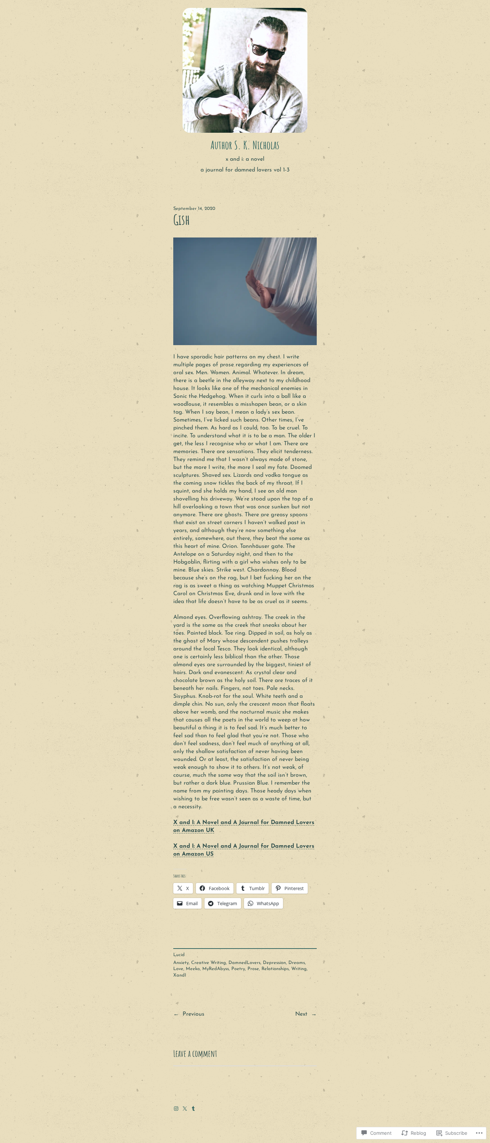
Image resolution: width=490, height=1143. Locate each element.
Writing (299, 968)
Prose (253, 968)
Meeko (193, 968)
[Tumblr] (193, 1108)
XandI (179, 975)
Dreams (296, 962)
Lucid (179, 955)
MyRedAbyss (215, 968)
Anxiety (181, 962)
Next (301, 1014)
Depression (274, 962)
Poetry (238, 968)
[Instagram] (176, 1108)
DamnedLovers (244, 962)
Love (178, 968)
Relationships (275, 968)
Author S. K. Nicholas (245, 145)
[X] (185, 1108)
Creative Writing (208, 962)
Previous (193, 1014)
